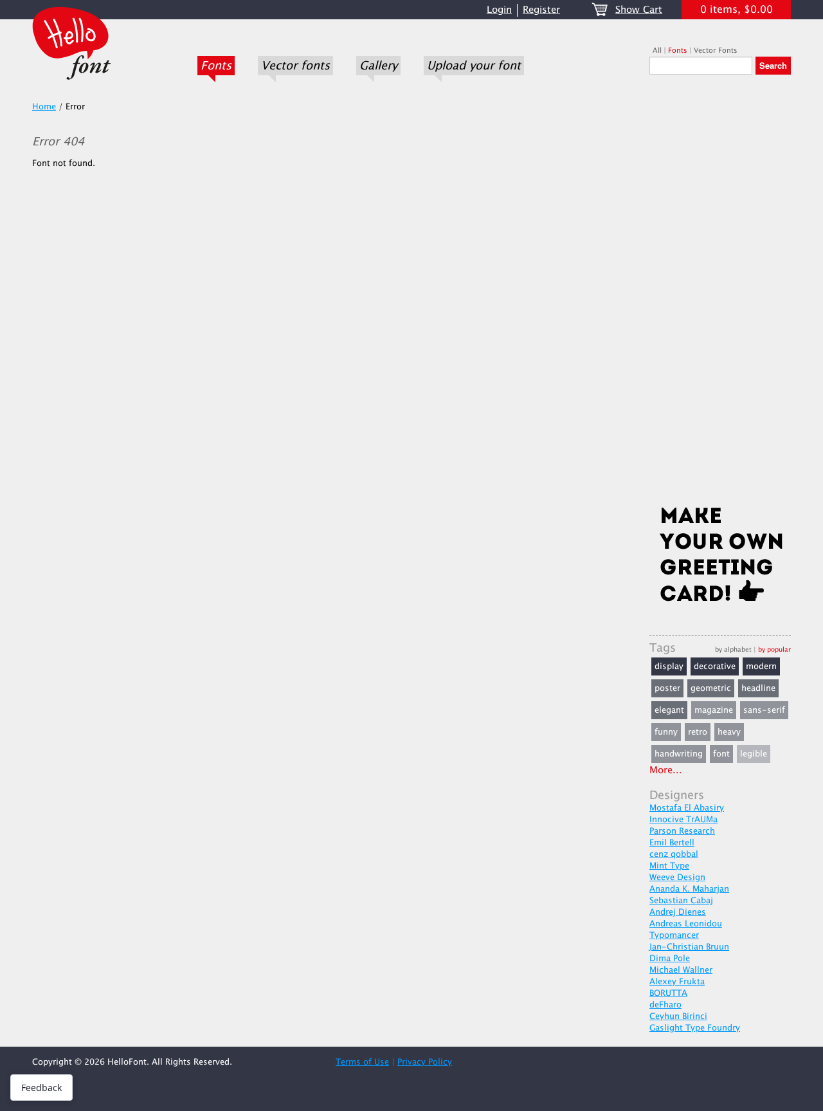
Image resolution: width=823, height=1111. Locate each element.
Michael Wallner (680, 970)
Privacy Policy (424, 1062)
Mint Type (669, 865)
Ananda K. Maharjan (689, 889)
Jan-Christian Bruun (689, 947)
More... (665, 770)
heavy (729, 732)
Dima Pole (669, 958)
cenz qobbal (673, 854)
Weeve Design (677, 877)
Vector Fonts (715, 50)
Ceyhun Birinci (678, 1016)
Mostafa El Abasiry (686, 808)
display (669, 666)
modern (761, 666)
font (721, 754)
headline (758, 688)
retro (697, 732)
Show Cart (638, 10)
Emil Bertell (671, 842)
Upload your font (474, 66)
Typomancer (674, 935)
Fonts (216, 66)
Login (499, 10)
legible (753, 754)
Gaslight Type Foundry (694, 1028)
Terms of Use (362, 1062)
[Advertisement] (720, 294)
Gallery (378, 66)
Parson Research (682, 831)
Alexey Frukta (677, 981)
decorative (715, 666)
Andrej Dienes (677, 912)
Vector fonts (295, 66)
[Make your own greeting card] (720, 557)
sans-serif (764, 710)
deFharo (665, 1004)
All (657, 50)
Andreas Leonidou (685, 923)
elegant (669, 710)
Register (541, 10)
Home (44, 106)
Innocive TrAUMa (683, 819)
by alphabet (733, 649)
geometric (711, 688)
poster (667, 688)
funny (666, 732)
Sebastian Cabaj (681, 900)
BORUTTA (668, 993)
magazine (713, 710)
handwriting (679, 754)
